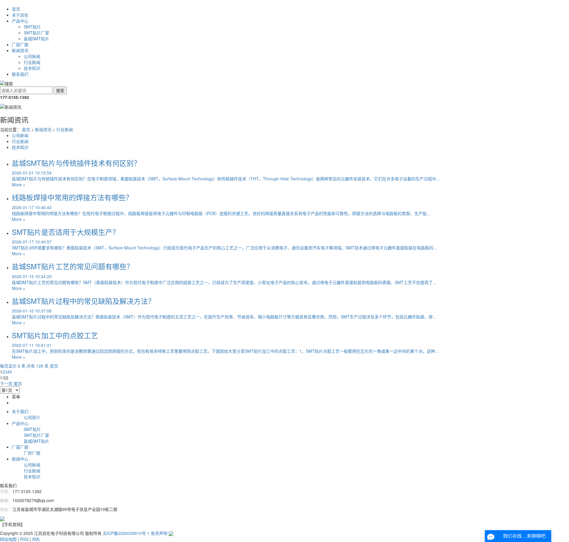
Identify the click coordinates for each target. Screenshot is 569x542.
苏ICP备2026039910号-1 (126, 533)
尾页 (18, 384)
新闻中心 (20, 459)
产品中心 (20, 21)
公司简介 (32, 417)
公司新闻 (32, 56)
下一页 (6, 384)
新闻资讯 (20, 50)
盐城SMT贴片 (36, 38)
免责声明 (159, 533)
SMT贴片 (32, 27)
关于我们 (20, 411)
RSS (24, 539)
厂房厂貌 (32, 453)
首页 (16, 9)
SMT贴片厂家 (36, 33)
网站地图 (8, 539)
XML (36, 539)
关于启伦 (20, 15)
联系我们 (20, 74)
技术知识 (32, 68)
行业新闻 (32, 62)
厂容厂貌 (20, 44)
